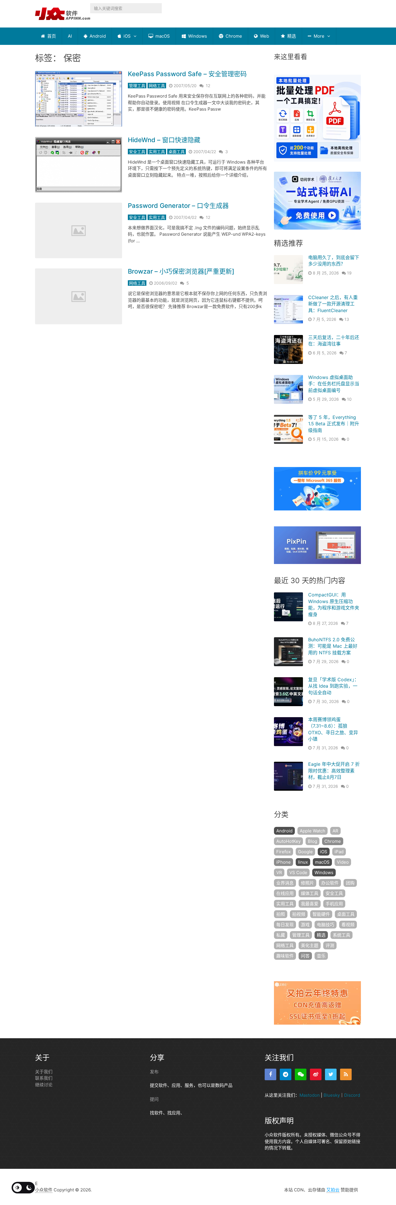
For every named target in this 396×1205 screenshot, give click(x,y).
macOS (162, 36)
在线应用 (285, 893)
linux (303, 862)
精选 (291, 36)
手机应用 (334, 904)
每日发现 (285, 924)
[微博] (315, 1074)
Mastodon (309, 1095)
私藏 (280, 935)
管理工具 (137, 85)
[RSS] (346, 1074)
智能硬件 (321, 914)
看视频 (348, 924)
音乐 (321, 956)
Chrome (233, 36)
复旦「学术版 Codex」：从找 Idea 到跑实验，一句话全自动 (333, 686)
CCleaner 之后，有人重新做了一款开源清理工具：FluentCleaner (333, 303)
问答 (305, 956)
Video (343, 862)
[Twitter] (331, 1074)
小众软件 (43, 1190)
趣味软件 (285, 956)
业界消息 (285, 883)
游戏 (305, 924)
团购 (350, 883)
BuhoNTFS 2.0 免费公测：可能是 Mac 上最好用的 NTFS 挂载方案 (332, 646)
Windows (197, 36)
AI (70, 36)
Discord (352, 1095)
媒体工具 (309, 893)
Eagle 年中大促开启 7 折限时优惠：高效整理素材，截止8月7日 (334, 770)
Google (305, 851)
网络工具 (157, 85)
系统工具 (341, 935)
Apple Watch (312, 831)
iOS (126, 36)
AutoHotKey (288, 841)
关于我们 (43, 1071)
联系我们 (43, 1078)
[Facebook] (270, 1074)
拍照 (280, 914)
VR (279, 872)
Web (264, 36)
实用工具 (157, 151)
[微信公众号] (300, 1074)
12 (208, 85)
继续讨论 (43, 1084)
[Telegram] (285, 1074)
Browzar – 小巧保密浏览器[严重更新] (181, 271)
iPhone (283, 862)
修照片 (307, 883)
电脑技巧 (325, 924)
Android (97, 36)
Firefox (283, 851)
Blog (312, 841)
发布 (154, 1071)
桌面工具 (176, 151)
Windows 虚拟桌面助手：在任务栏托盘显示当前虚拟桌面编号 (333, 383)
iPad (339, 851)
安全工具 (137, 151)
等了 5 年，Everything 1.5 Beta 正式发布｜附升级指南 (333, 423)
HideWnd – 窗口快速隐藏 (164, 140)
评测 (330, 945)
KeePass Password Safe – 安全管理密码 (187, 74)
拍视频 (298, 914)
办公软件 (330, 883)
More (318, 36)
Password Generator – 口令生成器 (178, 205)
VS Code (298, 872)
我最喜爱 (309, 904)
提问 (154, 1099)
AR (335, 831)
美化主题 (309, 945)
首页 (51, 36)
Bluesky (332, 1095)
